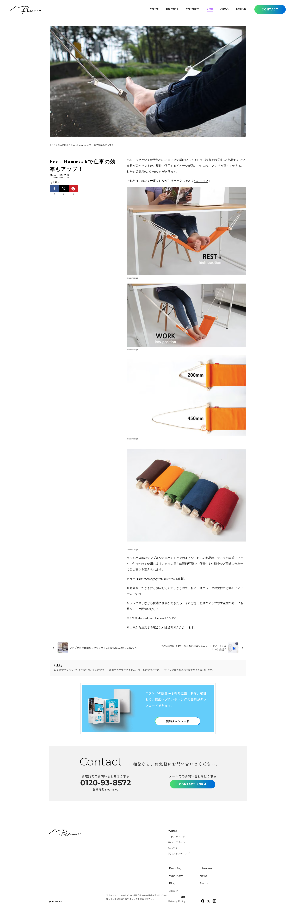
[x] (208, 901)
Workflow (192, 9)
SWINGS (63, 145)
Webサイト (174, 848)
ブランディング (176, 836)
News (203, 876)
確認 (183, 897)
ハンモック (201, 180)
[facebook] (202, 901)
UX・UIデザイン (176, 842)
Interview (206, 868)
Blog (210, 9)
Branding (172, 9)
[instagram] (214, 901)
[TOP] (26, 9)
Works (154, 9)
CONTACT (270, 9)
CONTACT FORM (192, 784)
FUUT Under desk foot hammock (147, 618)
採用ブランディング (179, 853)
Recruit (241, 9)
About (224, 9)
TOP (52, 145)
